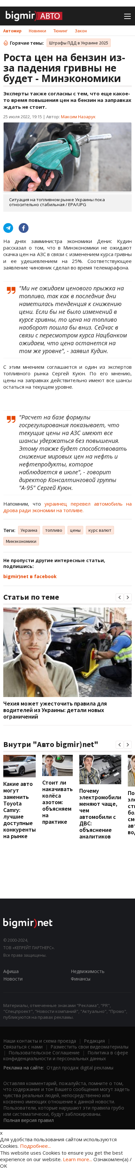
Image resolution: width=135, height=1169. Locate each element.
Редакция (94, 1041)
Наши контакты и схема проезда (39, 1041)
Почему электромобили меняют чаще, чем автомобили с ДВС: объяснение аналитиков (100, 813)
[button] (120, 597)
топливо (53, 530)
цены (75, 530)
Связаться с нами (23, 1047)
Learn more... (77, 1159)
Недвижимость (88, 971)
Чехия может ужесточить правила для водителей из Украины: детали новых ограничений (55, 710)
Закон (81, 31)
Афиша (11, 971)
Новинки (37, 31)
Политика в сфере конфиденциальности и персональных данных (65, 1055)
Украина (29, 530)
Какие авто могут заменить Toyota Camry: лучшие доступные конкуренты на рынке (19, 810)
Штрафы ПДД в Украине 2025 (78, 43)
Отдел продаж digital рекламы (80, 1067)
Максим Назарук (78, 117)
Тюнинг (60, 31)
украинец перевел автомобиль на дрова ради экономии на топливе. (67, 506)
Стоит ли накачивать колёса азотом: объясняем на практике (57, 802)
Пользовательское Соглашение (44, 1052)
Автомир (12, 31)
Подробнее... (35, 1146)
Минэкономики (21, 541)
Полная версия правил (28, 1120)
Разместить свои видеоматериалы (89, 1047)
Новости (13, 979)
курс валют (99, 530)
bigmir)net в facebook (30, 576)
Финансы (80, 979)
